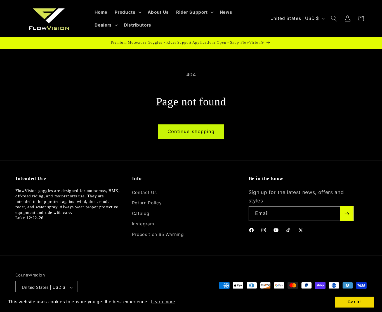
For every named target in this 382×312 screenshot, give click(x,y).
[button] (127, 12)
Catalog (140, 213)
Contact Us (144, 192)
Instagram (143, 224)
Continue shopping (191, 131)
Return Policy (147, 202)
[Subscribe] (346, 214)
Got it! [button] (354, 302)
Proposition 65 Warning (158, 234)
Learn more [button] (163, 301)
